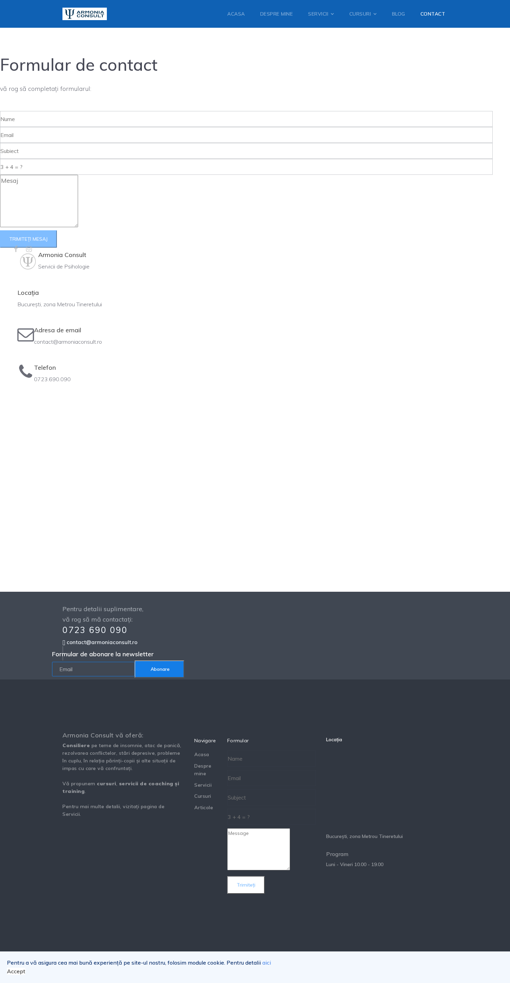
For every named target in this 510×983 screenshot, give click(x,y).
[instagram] (29, 249)
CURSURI (360, 14)
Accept (16, 971)
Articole (203, 807)
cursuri (106, 783)
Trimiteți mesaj (28, 239)
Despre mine (202, 770)
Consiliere (76, 745)
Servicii (71, 814)
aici (266, 962)
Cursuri (202, 796)
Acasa (201, 754)
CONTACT (432, 14)
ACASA (236, 14)
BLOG (398, 14)
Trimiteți (246, 885)
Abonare (159, 669)
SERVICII (318, 14)
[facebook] (16, 249)
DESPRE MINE (276, 14)
